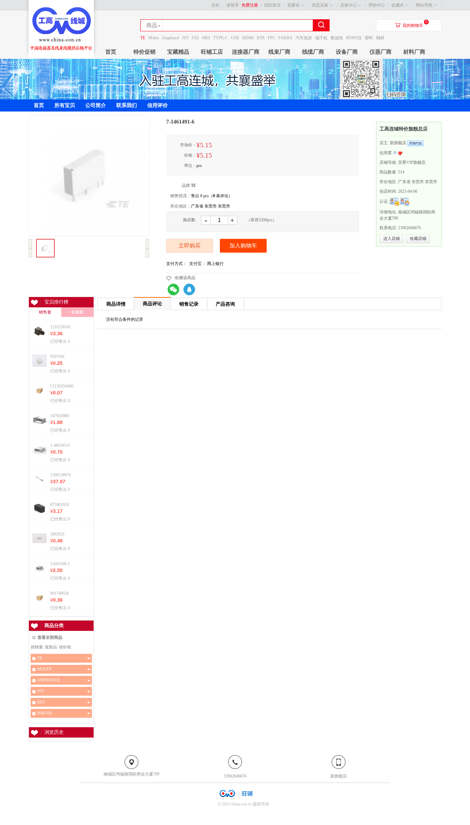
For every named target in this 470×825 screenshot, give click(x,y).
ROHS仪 (354, 37)
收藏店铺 (418, 238)
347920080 (59, 415)
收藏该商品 (185, 277)
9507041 (57, 356)
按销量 (37, 647)
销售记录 (189, 304)
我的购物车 (413, 25)
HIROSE (44, 713)
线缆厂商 (313, 52)
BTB (261, 37)
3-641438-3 (60, 563)
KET (41, 702)
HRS (206, 37)
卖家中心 (348, 5)
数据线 (337, 37)
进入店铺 (391, 238)
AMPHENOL (49, 680)
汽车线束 (304, 37)
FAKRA (285, 37)
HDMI (248, 37)
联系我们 (126, 105)
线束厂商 (279, 52)
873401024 (59, 504)
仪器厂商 (381, 52)
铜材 (380, 37)
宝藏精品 (178, 52)
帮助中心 (376, 5)
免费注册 (250, 5)
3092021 (57, 534)
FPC (271, 37)
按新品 (51, 647)
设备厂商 (347, 52)
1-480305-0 (60, 445)
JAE (195, 37)
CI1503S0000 (61, 386)
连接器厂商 (245, 52)
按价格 (65, 647)
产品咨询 (225, 304)
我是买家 (320, 5)
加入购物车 (243, 245)
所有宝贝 (64, 105)
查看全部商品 (50, 637)
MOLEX (44, 669)
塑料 (369, 37)
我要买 (293, 5)
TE (142, 37)
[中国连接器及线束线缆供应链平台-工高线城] (61, 57)
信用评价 (157, 105)
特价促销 (144, 52)
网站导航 (424, 5)
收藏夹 (398, 5)
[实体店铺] (404, 201)
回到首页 (272, 5)
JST (185, 37)
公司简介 (95, 105)
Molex (153, 37)
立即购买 (190, 245)
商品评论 (152, 303)
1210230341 (60, 327)
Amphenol (170, 37)
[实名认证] (394, 201)
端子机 (321, 37)
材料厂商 (414, 52)
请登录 (232, 5)
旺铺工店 (212, 52)
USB (235, 37)
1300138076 (60, 475)
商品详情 (116, 304)
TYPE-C (220, 37)
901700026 (59, 593)
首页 (110, 52)
